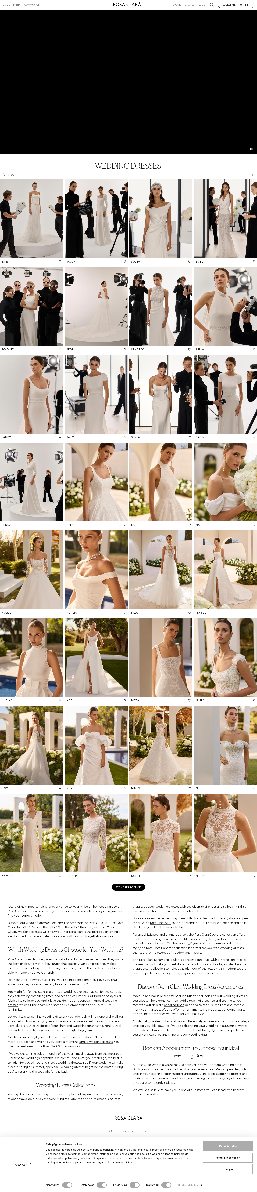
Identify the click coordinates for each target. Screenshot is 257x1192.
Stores (190, 4)
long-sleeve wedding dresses (61, 1062)
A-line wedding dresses (49, 1016)
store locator (162, 1094)
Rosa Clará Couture (208, 934)
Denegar (228, 1169)
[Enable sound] (252, 149)
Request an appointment (236, 4)
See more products (129, 887)
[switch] (102, 1185)
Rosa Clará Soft (160, 923)
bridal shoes (173, 1021)
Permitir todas (228, 1146)
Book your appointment (150, 1069)
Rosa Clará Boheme (159, 948)
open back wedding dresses (64, 1067)
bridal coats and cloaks (154, 1030)
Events (177, 4)
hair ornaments (191, 1009)
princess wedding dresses (69, 991)
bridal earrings (174, 1005)
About (202, 4)
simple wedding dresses (96, 1042)
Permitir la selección (227, 1157)
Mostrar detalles (188, 1185)
